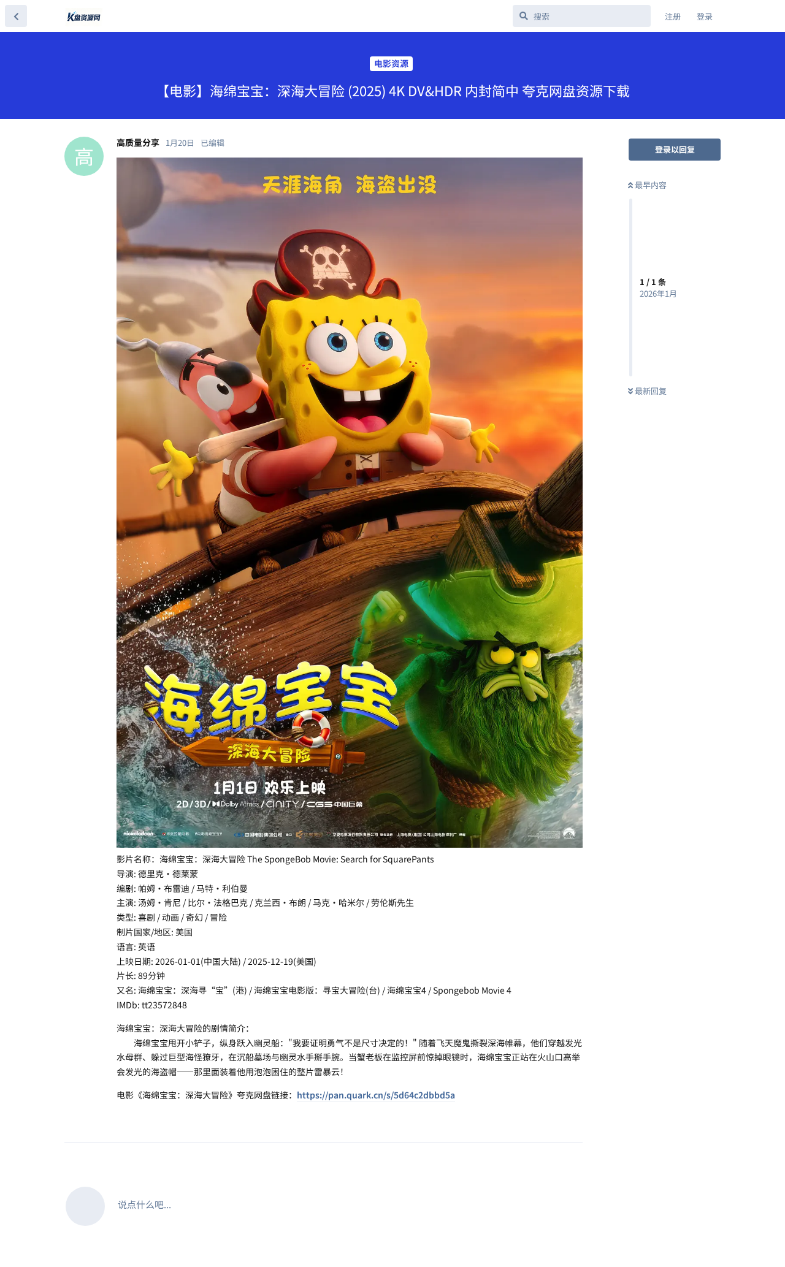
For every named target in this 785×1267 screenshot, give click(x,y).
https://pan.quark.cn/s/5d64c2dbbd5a (376, 1095)
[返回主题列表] (16, 16)
